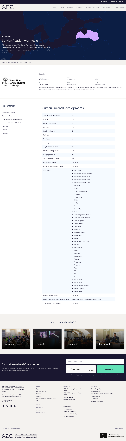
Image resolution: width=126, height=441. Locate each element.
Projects (79, 7)
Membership (107, 7)
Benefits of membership (70, 411)
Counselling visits (96, 389)
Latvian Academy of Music (26, 62)
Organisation (39, 389)
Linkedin (11, 406)
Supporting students (97, 401)
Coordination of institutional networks (102, 393)
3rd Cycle (5, 126)
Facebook (3, 406)
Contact (38, 396)
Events (88, 7)
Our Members (12, 62)
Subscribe (109, 369)
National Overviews (68, 416)
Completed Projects (69, 399)
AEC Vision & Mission (41, 391)
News (62, 7)
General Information (8, 112)
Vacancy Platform (96, 391)
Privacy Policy (119, 428)
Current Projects (68, 397)
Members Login (67, 409)
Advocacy (70, 7)
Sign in (105, 1)
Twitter (7, 406)
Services (96, 7)
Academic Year (7, 116)
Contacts (5, 130)
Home (3, 62)
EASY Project (94, 398)
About (54, 7)
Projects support (96, 396)
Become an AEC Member (70, 414)
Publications (119, 7)
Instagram (15, 406)
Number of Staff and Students (11, 123)
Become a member (117, 1)
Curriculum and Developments (12, 119)
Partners (38, 393)
